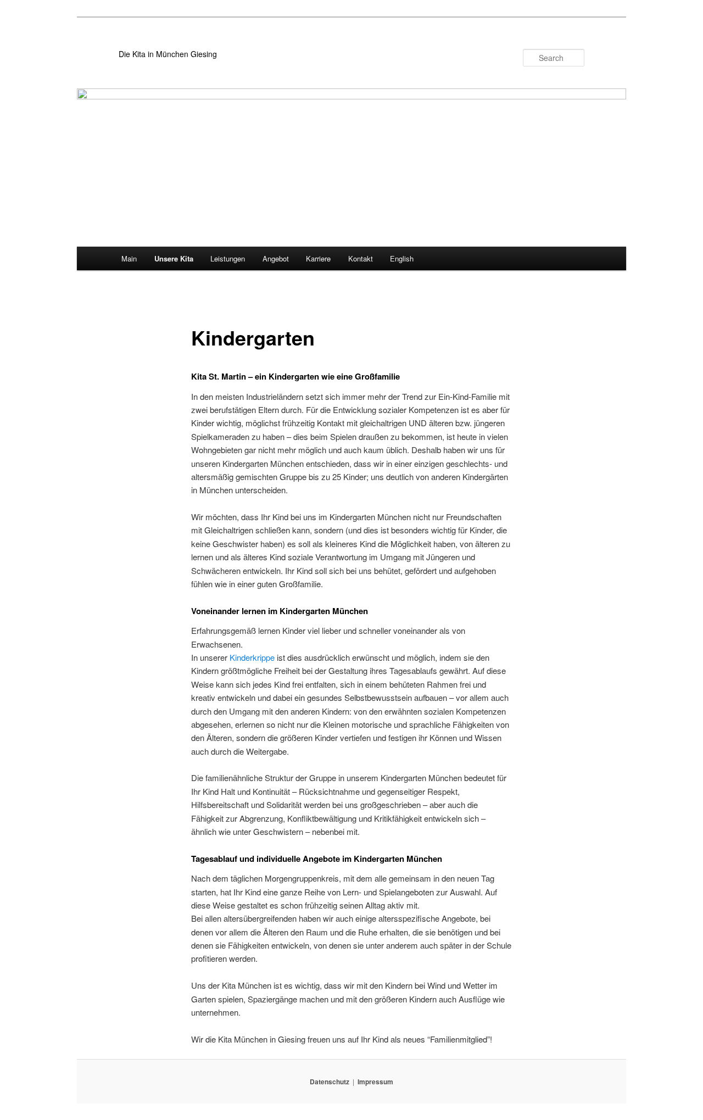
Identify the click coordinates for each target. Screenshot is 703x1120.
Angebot (276, 258)
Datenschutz (329, 1081)
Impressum (375, 1081)
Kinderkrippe (252, 657)
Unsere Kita (173, 258)
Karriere (318, 258)
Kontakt (360, 258)
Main (129, 258)
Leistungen (227, 258)
